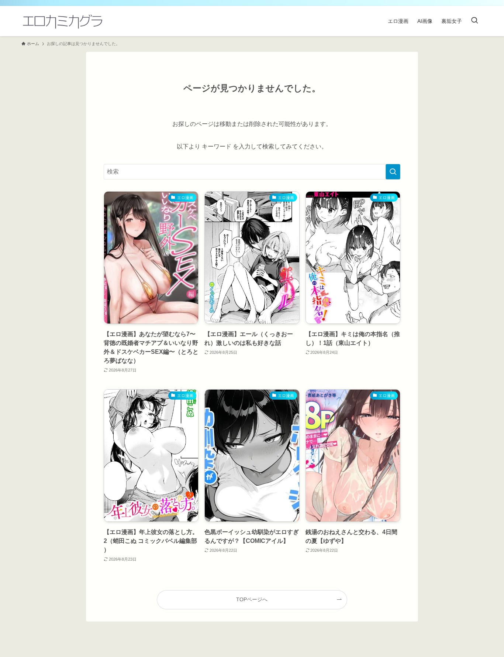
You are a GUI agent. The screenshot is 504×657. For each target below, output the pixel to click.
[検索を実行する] (393, 171)
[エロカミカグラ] (62, 21)
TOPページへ (251, 599)
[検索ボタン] (474, 21)
